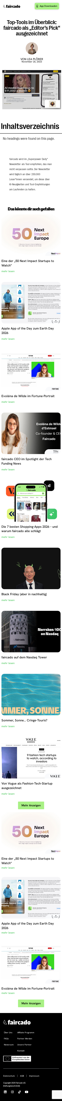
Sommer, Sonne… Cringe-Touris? (24, 720)
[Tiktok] (19, 1092)
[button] (31, 805)
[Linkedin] (5, 1092)
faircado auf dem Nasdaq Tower (24, 657)
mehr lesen (8, 271)
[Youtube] (27, 1092)
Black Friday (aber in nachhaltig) (24, 594)
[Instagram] (12, 1092)
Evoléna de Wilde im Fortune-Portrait (28, 396)
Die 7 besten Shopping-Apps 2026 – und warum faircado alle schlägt (29, 529)
